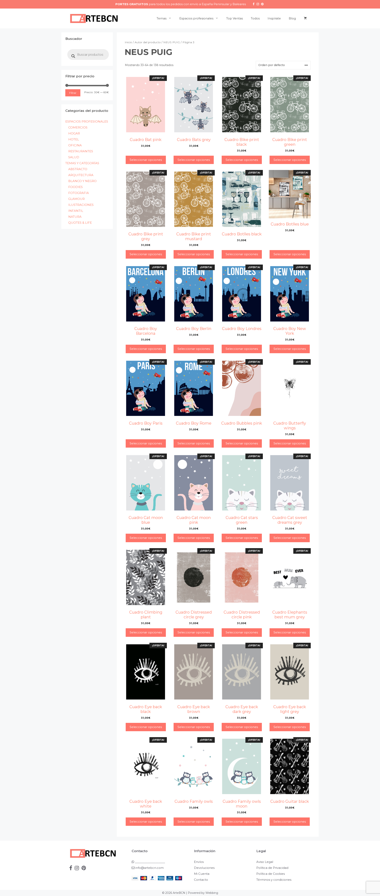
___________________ (149, 862)
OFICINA (75, 145)
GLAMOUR (76, 199)
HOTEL (73, 139)
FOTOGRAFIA (78, 193)
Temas (161, 18)
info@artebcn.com (149, 868)
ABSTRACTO (77, 169)
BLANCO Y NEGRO (82, 181)
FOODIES (75, 187)
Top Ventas (234, 18)
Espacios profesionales (196, 18)
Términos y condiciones (273, 880)
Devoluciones (204, 868)
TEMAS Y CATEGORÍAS (82, 163)
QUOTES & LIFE (80, 222)
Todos (255, 18)
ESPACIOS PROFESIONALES (86, 121)
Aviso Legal (264, 862)
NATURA (75, 217)
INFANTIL (75, 211)
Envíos (199, 862)
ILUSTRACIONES (81, 205)
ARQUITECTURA (80, 175)
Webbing (211, 893)
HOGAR (74, 133)
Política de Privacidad (272, 868)
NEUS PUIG (171, 42)
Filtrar (72, 92)
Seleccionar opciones (146, 160)
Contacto (201, 880)
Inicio (128, 42)
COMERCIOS (77, 127)
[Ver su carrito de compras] (305, 18)
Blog (292, 18)
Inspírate (274, 18)
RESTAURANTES (80, 151)
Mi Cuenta (201, 874)
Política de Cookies (270, 874)
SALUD (73, 157)
